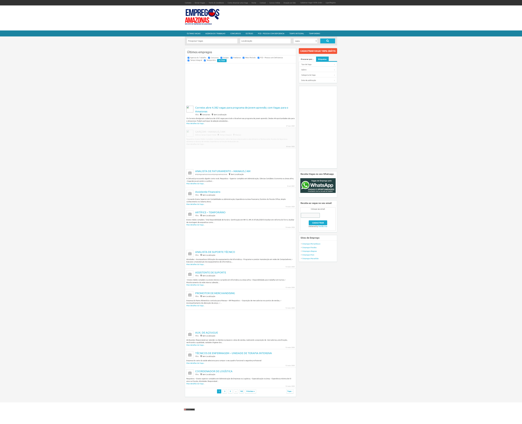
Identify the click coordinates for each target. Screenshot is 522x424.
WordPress (284, 420)
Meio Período (250, 57)
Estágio (249, 33)
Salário (304, 70)
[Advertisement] (275, 13)
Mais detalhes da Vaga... (195, 123)
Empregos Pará (308, 255)
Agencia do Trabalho (215, 33)
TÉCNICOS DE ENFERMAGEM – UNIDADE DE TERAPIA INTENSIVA (233, 353)
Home (253, 3)
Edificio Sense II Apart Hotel (205, 135)
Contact (263, 3)
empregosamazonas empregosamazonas (211, 174)
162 (241, 391)
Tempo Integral (296, 33)
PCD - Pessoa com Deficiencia (271, 33)
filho (197, 114)
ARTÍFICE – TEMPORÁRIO (210, 212)
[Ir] (327, 40)
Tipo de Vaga (306, 64)
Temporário (314, 33)
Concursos (235, 33)
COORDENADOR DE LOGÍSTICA (213, 371)
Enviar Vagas (200, 3)
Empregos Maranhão (310, 258)
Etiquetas (322, 59)
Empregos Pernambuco (311, 244)
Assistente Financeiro (207, 191)
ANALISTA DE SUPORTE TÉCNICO (215, 251)
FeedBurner (323, 226)
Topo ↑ (290, 391)
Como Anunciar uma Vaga (238, 3)
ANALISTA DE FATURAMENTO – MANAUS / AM (222, 171)
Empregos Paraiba (309, 247)
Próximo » (250, 391)
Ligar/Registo (331, 3)
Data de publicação (308, 80)
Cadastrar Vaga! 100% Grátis (311, 3)
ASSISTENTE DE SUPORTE (210, 272)
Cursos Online (274, 3)
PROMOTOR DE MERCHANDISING (215, 293)
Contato (188, 3)
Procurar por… (307, 59)
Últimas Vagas (194, 33)
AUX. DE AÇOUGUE (206, 332)
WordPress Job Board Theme (254, 420)
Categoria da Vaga (308, 75)
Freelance (237, 57)
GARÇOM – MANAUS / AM (210, 131)
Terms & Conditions (216, 3)
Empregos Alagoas (309, 251)
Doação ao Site (290, 3)
